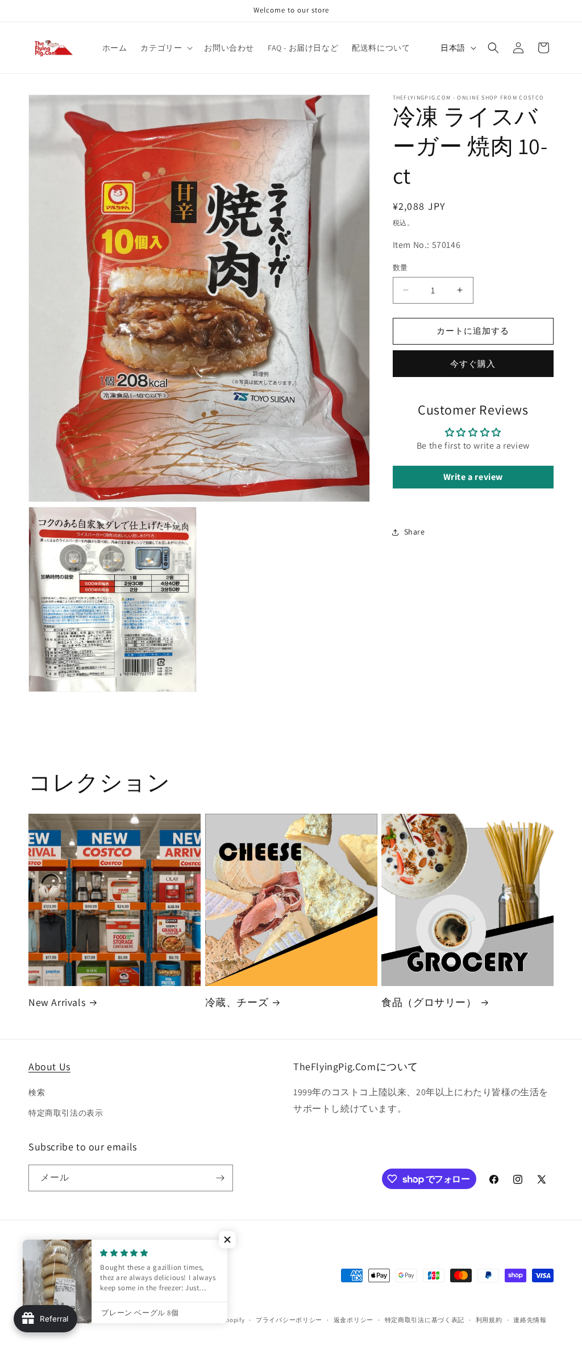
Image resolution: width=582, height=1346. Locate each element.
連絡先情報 (530, 1320)
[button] (165, 48)
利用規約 (489, 1320)
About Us (49, 1066)
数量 (400, 267)
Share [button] (414, 532)
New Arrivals (56, 1002)
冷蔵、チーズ (237, 1002)
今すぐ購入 (473, 363)
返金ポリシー (353, 1320)
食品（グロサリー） (428, 1002)
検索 (36, 1092)
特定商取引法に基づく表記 (424, 1320)
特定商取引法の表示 (65, 1113)
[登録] (219, 1178)
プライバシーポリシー (289, 1320)
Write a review (473, 477)
